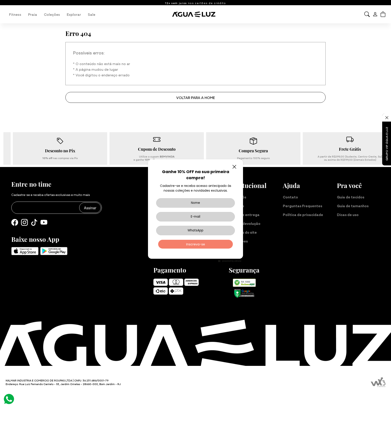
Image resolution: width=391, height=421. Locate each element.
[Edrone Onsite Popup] (195, 210)
